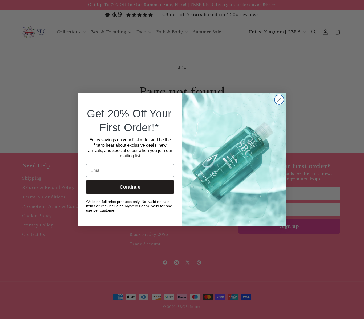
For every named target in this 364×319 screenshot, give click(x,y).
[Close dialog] (279, 99)
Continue (130, 187)
